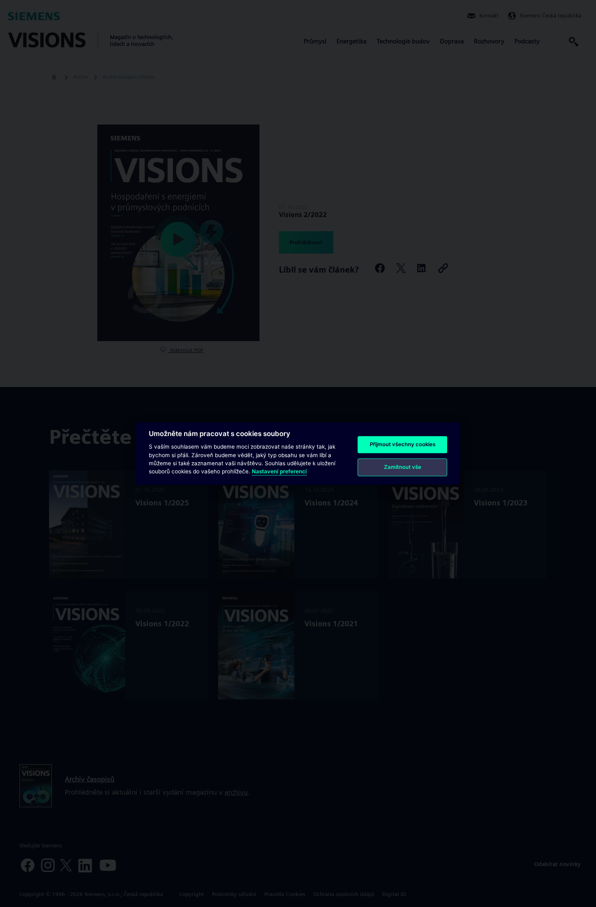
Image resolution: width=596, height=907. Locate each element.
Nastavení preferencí (279, 472)
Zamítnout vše (402, 467)
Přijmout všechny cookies (402, 444)
